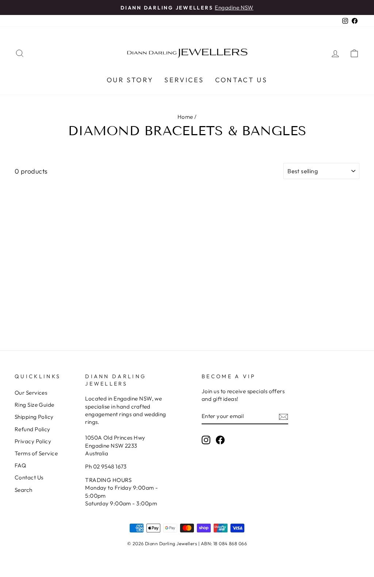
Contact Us (241, 80)
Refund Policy (32, 429)
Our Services (31, 392)
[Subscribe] (283, 416)
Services (184, 80)
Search (24, 489)
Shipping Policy (34, 416)
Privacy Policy (33, 441)
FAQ (20, 465)
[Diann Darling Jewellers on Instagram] (206, 439)
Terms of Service (36, 453)
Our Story (130, 80)
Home (185, 116)
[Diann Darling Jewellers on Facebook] (220, 439)
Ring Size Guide (34, 404)
